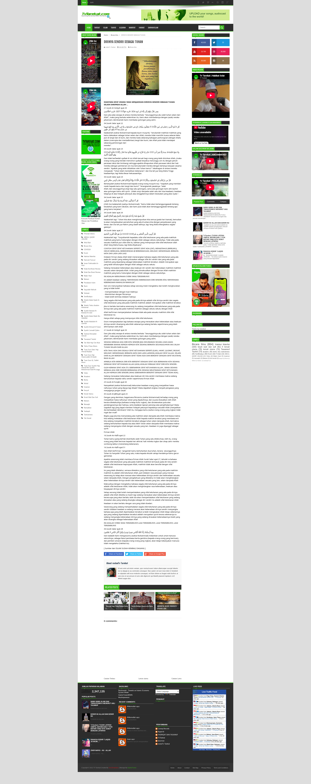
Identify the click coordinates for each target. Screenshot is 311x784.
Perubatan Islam (89, 283)
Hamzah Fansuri (89, 260)
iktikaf (86, 383)
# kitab (218, 354)
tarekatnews (88, 415)
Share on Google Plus (157, 554)
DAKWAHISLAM (153, 27)
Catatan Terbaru (109, 678)
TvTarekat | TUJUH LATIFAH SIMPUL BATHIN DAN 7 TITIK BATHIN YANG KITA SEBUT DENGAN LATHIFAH (101, 728)
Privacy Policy (206, 768)
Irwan (131, 739)
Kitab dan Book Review (92, 272)
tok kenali (87, 418)
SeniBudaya (88, 296)
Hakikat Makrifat (89, 256)
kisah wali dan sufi (91, 397)
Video (86, 373)
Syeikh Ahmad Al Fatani (92, 327)
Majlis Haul (88, 276)
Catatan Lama (176, 678)
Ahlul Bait (87, 243)
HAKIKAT (142, 27)
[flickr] (212, 2)
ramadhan (87, 408)
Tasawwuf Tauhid (90, 339)
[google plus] (227, 2)
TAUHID (113, 27)
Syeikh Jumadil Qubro (91, 330)
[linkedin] (222, 2)
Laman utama (143, 678)
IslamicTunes (132, 768)
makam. (87, 401)
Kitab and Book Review (92, 269)
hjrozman (161, 741)
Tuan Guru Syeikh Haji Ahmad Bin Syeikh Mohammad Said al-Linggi (90, 367)
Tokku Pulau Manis (90, 346)
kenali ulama (88, 394)
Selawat (86, 293)
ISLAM (105, 27)
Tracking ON (216, 749)
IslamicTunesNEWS (125, 695)
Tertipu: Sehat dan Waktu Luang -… (204, 703)
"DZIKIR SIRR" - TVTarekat (202, 741)
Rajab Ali (161, 732)
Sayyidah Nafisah (90, 290)
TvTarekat (161, 738)
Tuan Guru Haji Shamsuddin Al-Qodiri (89, 356)
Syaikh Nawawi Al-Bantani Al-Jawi (89, 312)
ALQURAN (122, 27)
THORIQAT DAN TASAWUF (168, 735)
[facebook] (198, 2)
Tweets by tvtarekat (199, 329)
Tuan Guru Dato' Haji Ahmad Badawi (89, 351)
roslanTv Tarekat (164, 744)
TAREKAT (97, 27)
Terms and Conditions (221, 768)
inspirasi (87, 387)
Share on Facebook (116, 554)
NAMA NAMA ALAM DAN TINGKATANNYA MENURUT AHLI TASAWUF (103, 703)
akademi (87, 376)
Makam (86, 279)
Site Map (195, 768)
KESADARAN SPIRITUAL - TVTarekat (210, 697)
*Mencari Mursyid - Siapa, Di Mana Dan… (206, 736)
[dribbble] (217, 2)
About (179, 768)
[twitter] (203, 2)
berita (86, 380)
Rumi (85, 286)
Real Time (209, 749)
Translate (172, 694)
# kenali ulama (89, 234)
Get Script (202, 749)
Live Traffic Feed (209, 692)
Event (86, 253)
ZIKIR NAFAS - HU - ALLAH (101, 750)
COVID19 (87, 249)
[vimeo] (208, 2)
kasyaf (86, 390)
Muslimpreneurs (124, 697)
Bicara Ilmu (88, 246)
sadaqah (87, 411)
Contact (187, 768)
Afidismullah (133, 706)
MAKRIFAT (132, 27)
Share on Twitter (136, 554)
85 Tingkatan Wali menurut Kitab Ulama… (206, 718)
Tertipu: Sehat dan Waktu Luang (101, 2)
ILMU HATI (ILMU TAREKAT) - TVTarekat (206, 730)
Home (89, 27)
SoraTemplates (114, 768)
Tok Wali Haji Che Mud (92, 343)
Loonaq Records (163, 729)
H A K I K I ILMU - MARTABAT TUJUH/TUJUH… (208, 707)
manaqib (87, 404)
